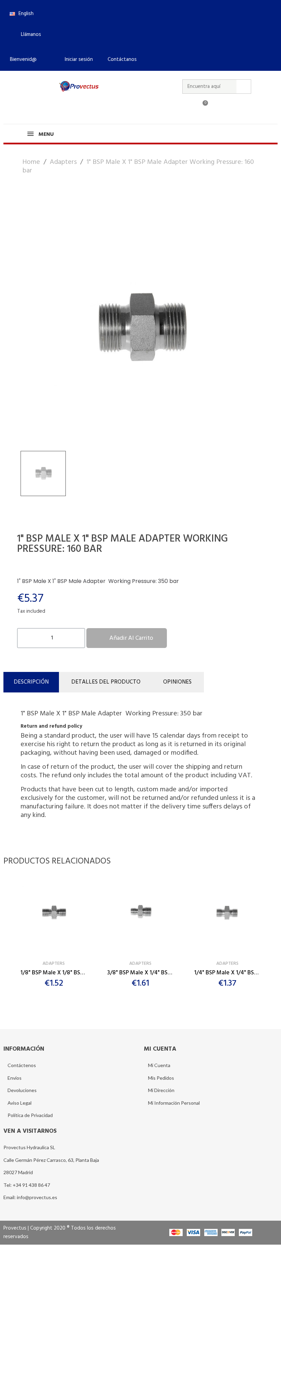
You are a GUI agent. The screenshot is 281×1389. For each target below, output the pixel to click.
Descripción (31, 682)
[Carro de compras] (202, 107)
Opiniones (177, 682)
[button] (28, 34)
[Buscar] (243, 86)
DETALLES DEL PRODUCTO (105, 682)
